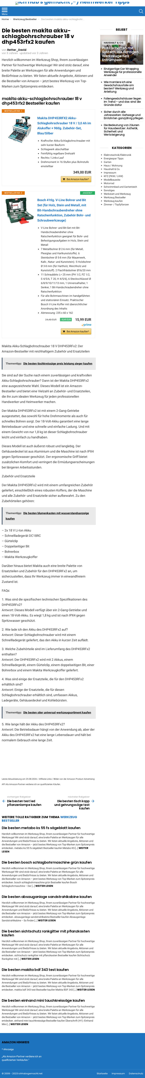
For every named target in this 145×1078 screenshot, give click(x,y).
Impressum (110, 172)
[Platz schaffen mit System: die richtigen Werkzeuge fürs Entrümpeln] (121, 49)
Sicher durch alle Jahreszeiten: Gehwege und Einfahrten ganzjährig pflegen (123, 115)
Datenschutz (136, 1073)
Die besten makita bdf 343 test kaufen (35, 969)
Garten (107, 162)
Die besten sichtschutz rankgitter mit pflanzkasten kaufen (46, 933)
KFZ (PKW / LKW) (113, 176)
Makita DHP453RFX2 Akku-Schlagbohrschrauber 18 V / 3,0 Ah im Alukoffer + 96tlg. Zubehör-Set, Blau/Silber (64, 125)
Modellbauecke (112, 179)
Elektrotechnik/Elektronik (117, 154)
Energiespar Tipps (113, 158)
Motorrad (109, 183)
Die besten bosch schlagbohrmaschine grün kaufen (47, 862)
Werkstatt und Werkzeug (117, 193)
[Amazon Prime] (86, 325)
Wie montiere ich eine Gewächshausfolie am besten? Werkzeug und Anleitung (119, 86)
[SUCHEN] (141, 11)
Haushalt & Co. (114, 42)
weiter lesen (44, 886)
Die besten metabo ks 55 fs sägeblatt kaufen (41, 827)
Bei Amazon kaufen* (78, 179)
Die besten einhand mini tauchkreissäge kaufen (43, 1000)
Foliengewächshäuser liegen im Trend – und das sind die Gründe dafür (122, 102)
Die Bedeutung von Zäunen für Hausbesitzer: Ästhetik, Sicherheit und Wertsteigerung (121, 129)
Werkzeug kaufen (113, 201)
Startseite (102, 1073)
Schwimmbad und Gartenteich (120, 186)
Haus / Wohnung (113, 165)
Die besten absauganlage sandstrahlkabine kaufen (47, 896)
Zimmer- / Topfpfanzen (116, 204)
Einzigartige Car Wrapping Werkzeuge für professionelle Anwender (123, 72)
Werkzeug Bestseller (115, 197)
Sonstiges (109, 190)
